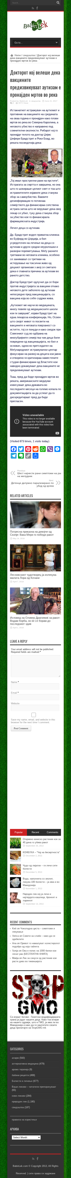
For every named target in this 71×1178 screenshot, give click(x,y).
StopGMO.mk (39, 1027)
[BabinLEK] (36, 28)
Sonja (15, 950)
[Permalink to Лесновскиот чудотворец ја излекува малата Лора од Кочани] (35, 570)
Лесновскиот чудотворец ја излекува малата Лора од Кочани (33, 576)
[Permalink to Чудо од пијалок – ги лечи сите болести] (15, 874)
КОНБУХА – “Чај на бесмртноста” (41, 852)
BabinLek (24, 101)
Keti (14, 928)
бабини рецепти (20, 1075)
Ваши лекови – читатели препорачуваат (34, 1086)
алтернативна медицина (25, 1063)
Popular (19, 832)
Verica (15, 936)
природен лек (19, 1101)
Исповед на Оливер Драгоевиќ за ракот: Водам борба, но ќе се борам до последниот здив (35, 620)
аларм (15, 1058)
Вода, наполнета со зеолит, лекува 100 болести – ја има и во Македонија (41, 882)
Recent (35, 832)
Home (18, 55)
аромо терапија (20, 1069)
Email (14, 692)
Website (15, 703)
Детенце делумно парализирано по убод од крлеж (32, 483)
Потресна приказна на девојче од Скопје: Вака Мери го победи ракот (32, 533)
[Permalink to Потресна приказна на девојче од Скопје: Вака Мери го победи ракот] (35, 527)
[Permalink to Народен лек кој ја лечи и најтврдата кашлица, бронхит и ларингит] (15, 902)
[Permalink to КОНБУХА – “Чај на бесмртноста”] (15, 860)
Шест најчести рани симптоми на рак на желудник (39, 474)
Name (14, 682)
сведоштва (29, 55)
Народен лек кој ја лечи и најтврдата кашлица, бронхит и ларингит (40, 897)
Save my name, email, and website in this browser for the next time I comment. (33, 721)
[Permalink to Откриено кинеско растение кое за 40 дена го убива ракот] (15, 847)
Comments (52, 832)
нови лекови (18, 1095)
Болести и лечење (22, 1081)
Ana (14, 943)
